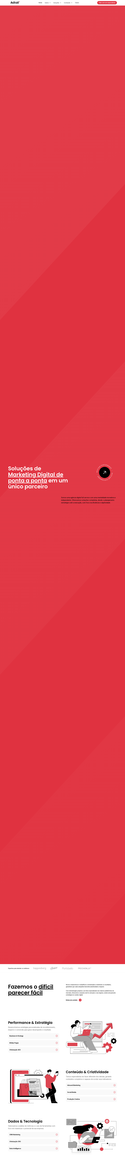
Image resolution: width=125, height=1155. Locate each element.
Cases (77, 3)
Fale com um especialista (107, 3)
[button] (47, 2)
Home (40, 3)
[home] (15, 2)
